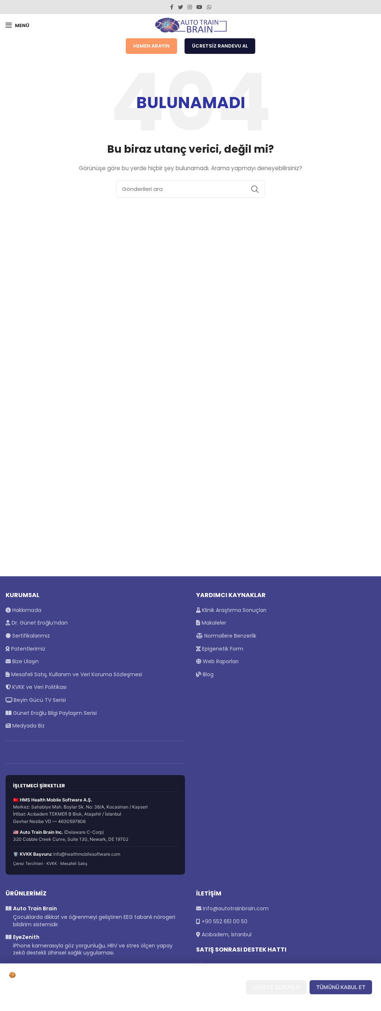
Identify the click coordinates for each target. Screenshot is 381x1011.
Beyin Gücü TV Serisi (39, 700)
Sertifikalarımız (30, 635)
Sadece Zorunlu (276, 987)
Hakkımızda (26, 610)
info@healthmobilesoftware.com (86, 854)
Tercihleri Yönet (211, 987)
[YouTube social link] (199, 7)
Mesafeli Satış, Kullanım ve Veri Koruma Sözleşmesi (76, 674)
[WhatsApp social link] (209, 7)
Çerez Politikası (72, 999)
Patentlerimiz (27, 648)
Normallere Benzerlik (229, 635)
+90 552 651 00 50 (224, 921)
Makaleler (213, 622)
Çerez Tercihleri (28, 863)
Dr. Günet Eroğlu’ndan (39, 622)
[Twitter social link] (180, 7)
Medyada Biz (28, 725)
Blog (207, 674)
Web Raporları (219, 661)
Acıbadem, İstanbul (227, 934)
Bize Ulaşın (25, 661)
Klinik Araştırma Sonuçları (233, 610)
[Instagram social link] (189, 7)
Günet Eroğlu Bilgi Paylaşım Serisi (54, 713)
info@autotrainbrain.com (236, 908)
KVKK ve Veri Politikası (39, 687)
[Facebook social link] (172, 7)
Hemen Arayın (151, 45)
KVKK (52, 863)
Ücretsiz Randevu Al (220, 45)
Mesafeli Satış (73, 863)
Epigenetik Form (222, 648)
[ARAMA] (255, 189)
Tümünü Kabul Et (340, 987)
